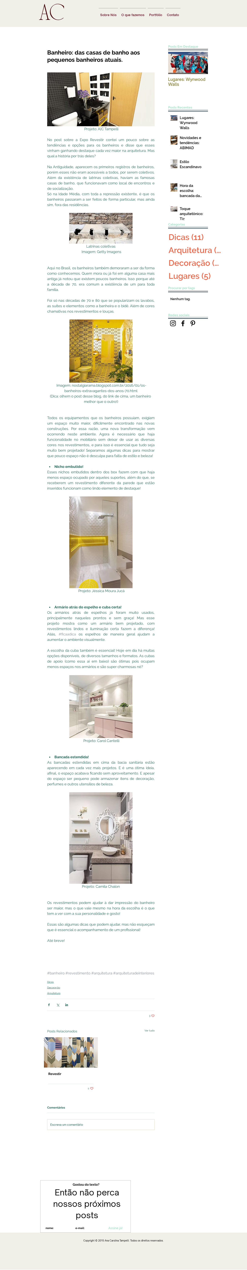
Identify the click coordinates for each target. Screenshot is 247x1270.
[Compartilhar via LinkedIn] (66, 1005)
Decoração (53, 987)
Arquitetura (53, 993)
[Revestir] (71, 1052)
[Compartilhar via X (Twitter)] (57, 1005)
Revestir (54, 1074)
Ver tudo (149, 1030)
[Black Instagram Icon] (173, 323)
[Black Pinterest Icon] (193, 323)
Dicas (50, 982)
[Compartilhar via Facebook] (49, 1005)
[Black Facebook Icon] (183, 323)
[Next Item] (202, 63)
